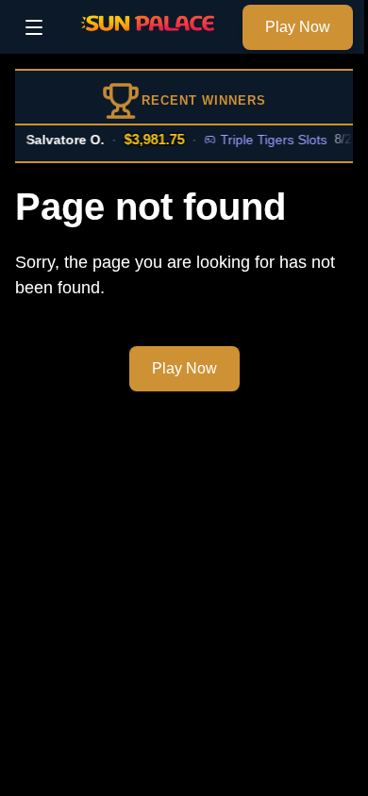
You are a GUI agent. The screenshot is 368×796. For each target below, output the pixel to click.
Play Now (297, 27)
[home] (147, 40)
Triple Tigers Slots (271, 139)
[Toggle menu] (34, 27)
